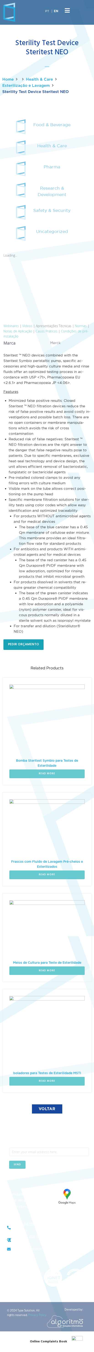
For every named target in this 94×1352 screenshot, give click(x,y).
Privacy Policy (37, 1315)
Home (8, 79)
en (56, 11)
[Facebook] (12, 1180)
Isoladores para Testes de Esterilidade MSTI (47, 1073)
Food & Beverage (51, 124)
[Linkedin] (23, 1180)
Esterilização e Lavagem (26, 86)
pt (47, 11)
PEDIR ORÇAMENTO (23, 644)
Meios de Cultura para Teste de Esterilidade (47, 962)
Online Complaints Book (48, 1341)
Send (17, 1165)
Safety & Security (51, 210)
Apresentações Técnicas (53, 325)
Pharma (52, 166)
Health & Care (39, 79)
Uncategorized (52, 231)
